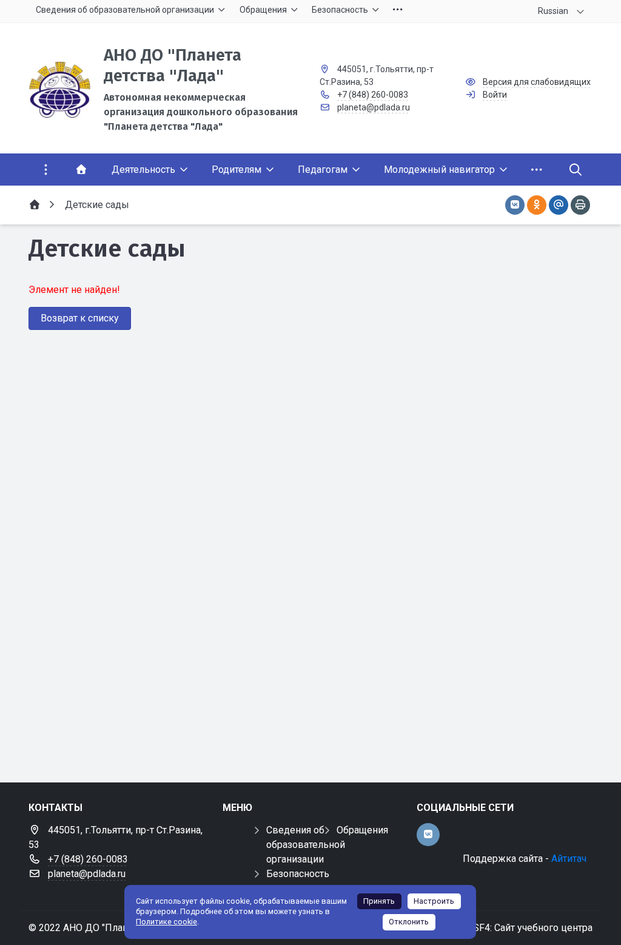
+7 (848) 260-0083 (372, 94)
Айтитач (568, 858)
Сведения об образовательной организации (305, 844)
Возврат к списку (80, 318)
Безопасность (297, 873)
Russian (553, 11)
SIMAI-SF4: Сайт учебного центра (517, 927)
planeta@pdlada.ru (373, 107)
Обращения (362, 830)
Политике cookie (166, 921)
